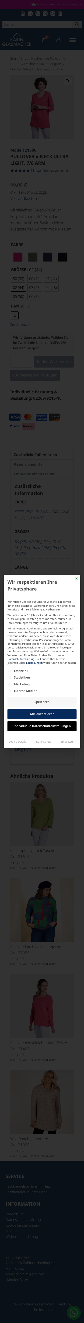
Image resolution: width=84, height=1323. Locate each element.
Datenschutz (43, 741)
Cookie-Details (17, 741)
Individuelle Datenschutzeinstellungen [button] (42, 726)
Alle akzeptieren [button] (42, 714)
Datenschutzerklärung (21, 659)
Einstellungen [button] (34, 662)
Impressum (68, 741)
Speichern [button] (42, 702)
